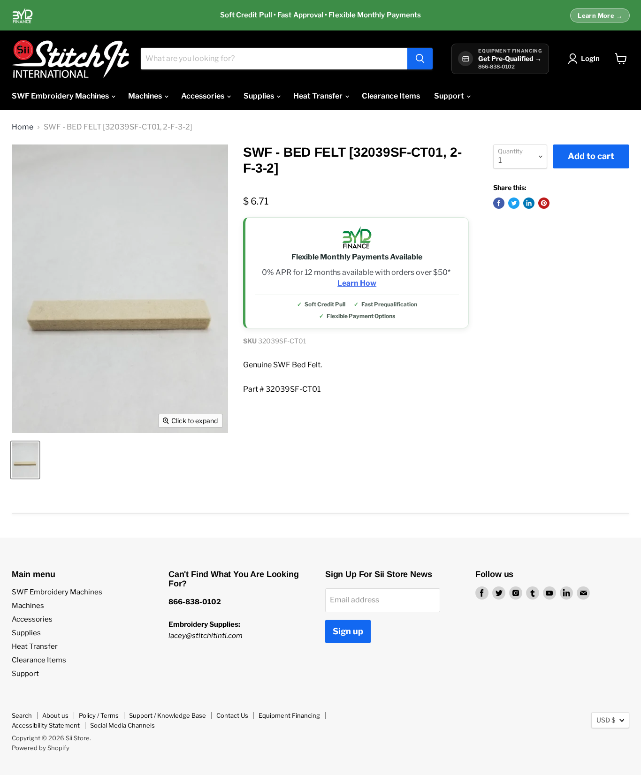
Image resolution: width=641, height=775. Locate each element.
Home (22, 127)
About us (55, 715)
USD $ (605, 720)
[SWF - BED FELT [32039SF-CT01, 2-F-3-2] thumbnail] (25, 460)
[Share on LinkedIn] (528, 203)
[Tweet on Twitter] (513, 203)
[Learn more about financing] (320, 15)
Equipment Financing (289, 715)
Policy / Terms (99, 715)
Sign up (348, 631)
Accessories (203, 95)
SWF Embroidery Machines (61, 95)
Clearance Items (391, 95)
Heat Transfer (318, 95)
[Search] (420, 58)
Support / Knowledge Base (167, 715)
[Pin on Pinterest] (543, 203)
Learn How (356, 283)
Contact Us (232, 715)
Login (590, 58)
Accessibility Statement (46, 725)
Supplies (259, 95)
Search (22, 715)
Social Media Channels (122, 725)
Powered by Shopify (40, 748)
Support (449, 95)
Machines (145, 95)
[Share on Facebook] (498, 203)
